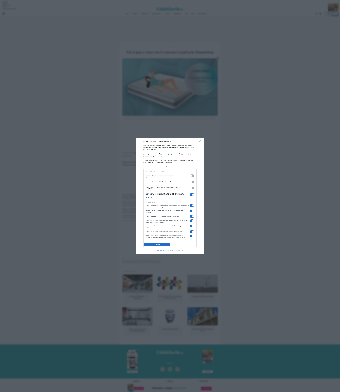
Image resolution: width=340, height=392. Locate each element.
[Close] (200, 141)
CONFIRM (157, 244)
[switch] (192, 175)
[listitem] (170, 172)
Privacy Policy (180, 250)
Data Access (170, 250)
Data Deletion (160, 250)
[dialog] (170, 196)
